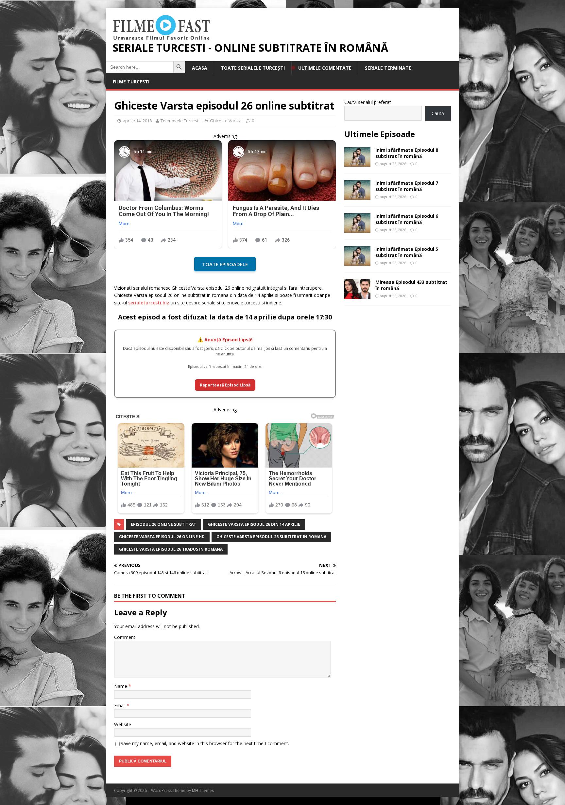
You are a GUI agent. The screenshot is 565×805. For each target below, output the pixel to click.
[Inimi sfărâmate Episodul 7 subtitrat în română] (357, 196)
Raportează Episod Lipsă (225, 385)
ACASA (199, 68)
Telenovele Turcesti (180, 121)
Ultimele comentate (324, 68)
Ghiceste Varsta (226, 121)
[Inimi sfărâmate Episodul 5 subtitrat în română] (357, 262)
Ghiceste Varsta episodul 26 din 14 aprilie (254, 524)
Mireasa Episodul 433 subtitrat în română (411, 285)
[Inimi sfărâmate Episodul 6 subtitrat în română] (357, 229)
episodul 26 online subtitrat (163, 524)
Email (120, 705)
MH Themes (203, 790)
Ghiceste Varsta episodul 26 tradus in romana (171, 549)
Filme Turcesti (131, 81)
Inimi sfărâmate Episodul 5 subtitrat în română (406, 252)
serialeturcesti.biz (148, 303)
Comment (124, 637)
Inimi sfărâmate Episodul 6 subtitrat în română (406, 219)
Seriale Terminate (388, 68)
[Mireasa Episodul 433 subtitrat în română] (357, 295)
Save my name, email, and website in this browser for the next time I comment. (205, 743)
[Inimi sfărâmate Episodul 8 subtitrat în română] (357, 163)
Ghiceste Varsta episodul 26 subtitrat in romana (271, 537)
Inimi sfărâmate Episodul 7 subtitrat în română (406, 186)
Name (121, 686)
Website (122, 724)
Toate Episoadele (225, 264)
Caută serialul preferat (367, 102)
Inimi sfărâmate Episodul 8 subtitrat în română (406, 153)
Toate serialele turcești (253, 68)
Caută (438, 113)
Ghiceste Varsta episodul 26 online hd (162, 537)
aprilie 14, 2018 (137, 121)
